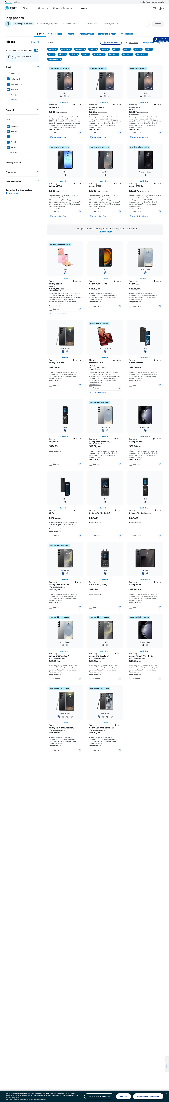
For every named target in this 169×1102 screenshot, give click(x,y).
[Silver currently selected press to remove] (65, 54)
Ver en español (158, 2)
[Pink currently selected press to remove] (151, 49)
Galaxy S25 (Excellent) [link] (59, 656)
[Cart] (154, 8)
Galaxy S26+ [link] (134, 107)
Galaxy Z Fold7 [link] (135, 584)
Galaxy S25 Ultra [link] (56, 363)
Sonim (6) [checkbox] (14, 89)
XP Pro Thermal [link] (136, 363)
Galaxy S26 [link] (54, 107)
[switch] (33, 50)
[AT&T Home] (11, 8)
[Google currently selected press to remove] (56, 49)
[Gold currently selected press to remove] (129, 49)
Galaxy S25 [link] (134, 284)
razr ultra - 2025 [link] (96, 363)
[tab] (40, 34)
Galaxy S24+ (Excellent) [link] (59, 584)
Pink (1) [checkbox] (13, 142)
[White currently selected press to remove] (77, 54)
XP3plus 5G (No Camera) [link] (140, 513)
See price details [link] (95, 302)
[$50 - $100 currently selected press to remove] (146, 54)
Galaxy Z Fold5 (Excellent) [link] (141, 656)
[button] (134, 42)
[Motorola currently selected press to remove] (70, 49)
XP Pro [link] (52, 513)
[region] (65, 102)
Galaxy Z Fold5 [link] (135, 441)
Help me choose (112, 43)
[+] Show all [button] (12, 99)
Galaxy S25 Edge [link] (136, 186)
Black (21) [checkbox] (14, 126)
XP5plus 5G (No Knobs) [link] (99, 513)
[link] (59, 68)
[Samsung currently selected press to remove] (84, 49)
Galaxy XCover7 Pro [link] (98, 284)
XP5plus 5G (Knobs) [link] (98, 584)
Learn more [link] (106, 231)
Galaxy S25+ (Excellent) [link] (99, 441)
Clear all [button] (35, 41)
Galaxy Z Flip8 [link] (55, 284)
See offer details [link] (55, 129)
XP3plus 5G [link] (54, 441)
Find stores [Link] (13, 193)
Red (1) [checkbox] (13, 147)
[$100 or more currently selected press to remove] (60, 59)
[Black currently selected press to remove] (108, 49)
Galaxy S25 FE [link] (95, 186)
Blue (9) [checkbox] (14, 131)
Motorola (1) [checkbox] (15, 79)
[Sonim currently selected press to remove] (96, 49)
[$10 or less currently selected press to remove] (103, 54)
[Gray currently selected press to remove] (140, 49)
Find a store (145, 2)
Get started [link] (16, 59)
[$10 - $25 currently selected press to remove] (117, 54)
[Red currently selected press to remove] (53, 54)
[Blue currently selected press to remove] (118, 49)
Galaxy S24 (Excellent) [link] (99, 656)
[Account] (161, 8)
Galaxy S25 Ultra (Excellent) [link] (61, 728)
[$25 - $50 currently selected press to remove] (131, 54)
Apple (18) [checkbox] (15, 73)
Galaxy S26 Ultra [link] (96, 107)
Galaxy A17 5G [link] (55, 186)
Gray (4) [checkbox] (14, 137)
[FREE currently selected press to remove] (88, 54)
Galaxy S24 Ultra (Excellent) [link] (101, 728)
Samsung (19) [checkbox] (16, 84)
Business (17, 2)
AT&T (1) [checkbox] (14, 94)
